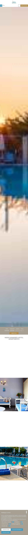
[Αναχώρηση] (12, 330)
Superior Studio (14, 502)
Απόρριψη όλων (6, 529)
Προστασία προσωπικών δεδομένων (10, 520)
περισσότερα (5, 507)
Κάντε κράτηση (24, 5)
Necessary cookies (6, 522)
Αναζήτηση (14, 333)
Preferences (5, 524)
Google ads (4, 525)
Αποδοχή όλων (6, 532)
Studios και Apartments (14, 350)
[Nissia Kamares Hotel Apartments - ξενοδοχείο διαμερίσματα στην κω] (14, 2)
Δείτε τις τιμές (23, 494)
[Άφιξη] (6, 330)
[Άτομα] (22, 330)
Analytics (17, 522)
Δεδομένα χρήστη (16, 524)
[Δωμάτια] (17, 330)
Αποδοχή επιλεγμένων (17, 529)
